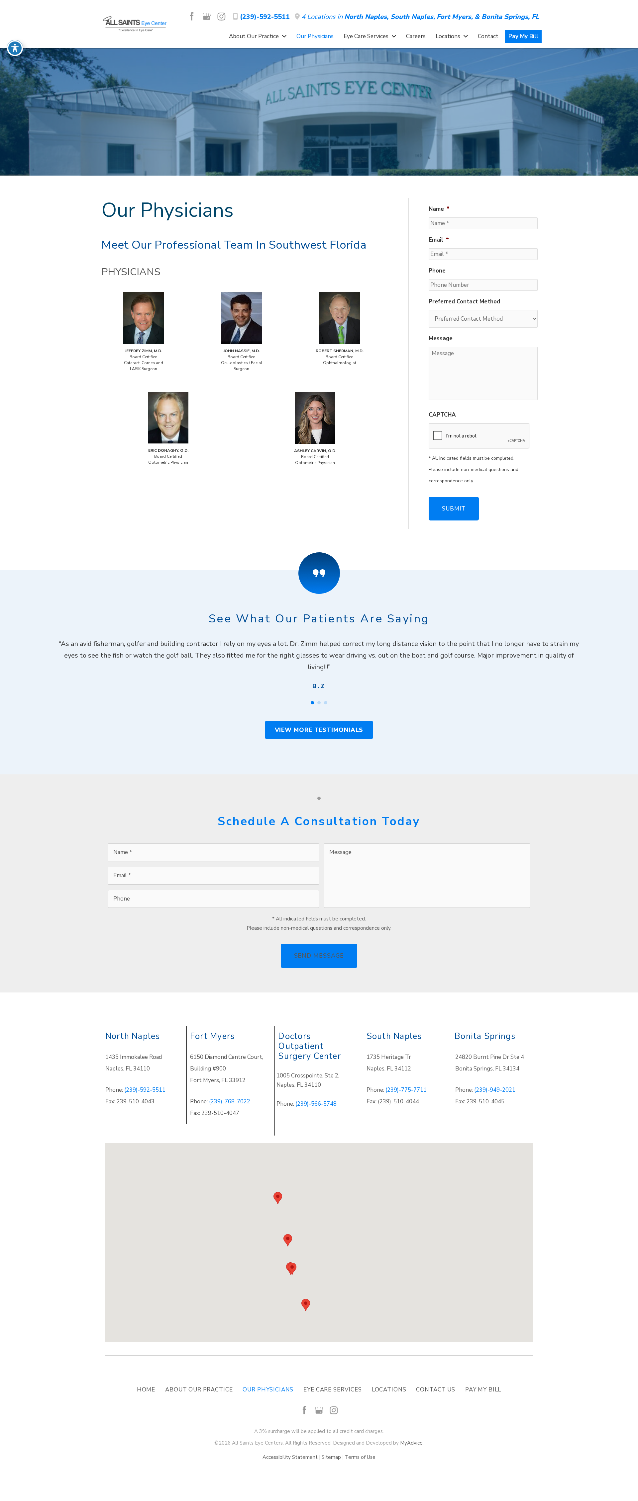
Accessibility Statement (290, 1457)
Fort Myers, (455, 16)
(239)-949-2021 (494, 1090)
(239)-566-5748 (316, 1104)
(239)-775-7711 (406, 1090)
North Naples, (367, 16)
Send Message (319, 956)
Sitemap (331, 1457)
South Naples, (412, 16)
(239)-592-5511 (264, 16)
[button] (319, 730)
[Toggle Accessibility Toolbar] (15, 48)
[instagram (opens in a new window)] (221, 16)
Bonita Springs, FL (510, 16)
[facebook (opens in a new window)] (192, 16)
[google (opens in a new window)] (207, 16)
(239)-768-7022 (229, 1101)
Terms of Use (360, 1457)
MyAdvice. (412, 1443)
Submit (454, 509)
